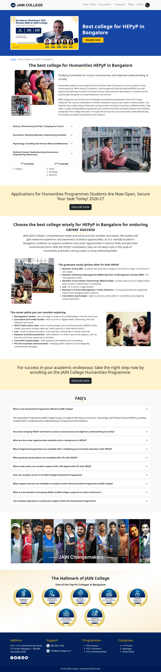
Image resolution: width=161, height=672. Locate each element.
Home (85, 4)
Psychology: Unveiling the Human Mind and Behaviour (40, 143)
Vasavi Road (128, 651)
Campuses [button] (120, 4)
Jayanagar (127, 648)
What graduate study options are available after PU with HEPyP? (45, 457)
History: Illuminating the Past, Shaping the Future (38, 126)
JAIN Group (95, 668)
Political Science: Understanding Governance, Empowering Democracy (36, 153)
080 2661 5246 (57, 645)
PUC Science (92, 645)
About (93, 4)
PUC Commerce (93, 648)
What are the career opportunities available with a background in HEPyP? (50, 440)
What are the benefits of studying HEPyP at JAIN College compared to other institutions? (57, 492)
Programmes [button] (104, 4)
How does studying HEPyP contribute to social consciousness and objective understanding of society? (64, 431)
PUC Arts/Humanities (96, 651)
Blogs (131, 4)
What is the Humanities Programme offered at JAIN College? (43, 409)
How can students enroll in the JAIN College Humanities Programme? (47, 475)
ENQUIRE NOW (93, 40)
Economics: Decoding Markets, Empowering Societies (39, 135)
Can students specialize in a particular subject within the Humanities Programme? (54, 501)
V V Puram (127, 645)
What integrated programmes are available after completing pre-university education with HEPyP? (62, 449)
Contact (139, 4)
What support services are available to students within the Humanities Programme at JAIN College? (63, 483)
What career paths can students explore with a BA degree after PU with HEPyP (52, 466)
